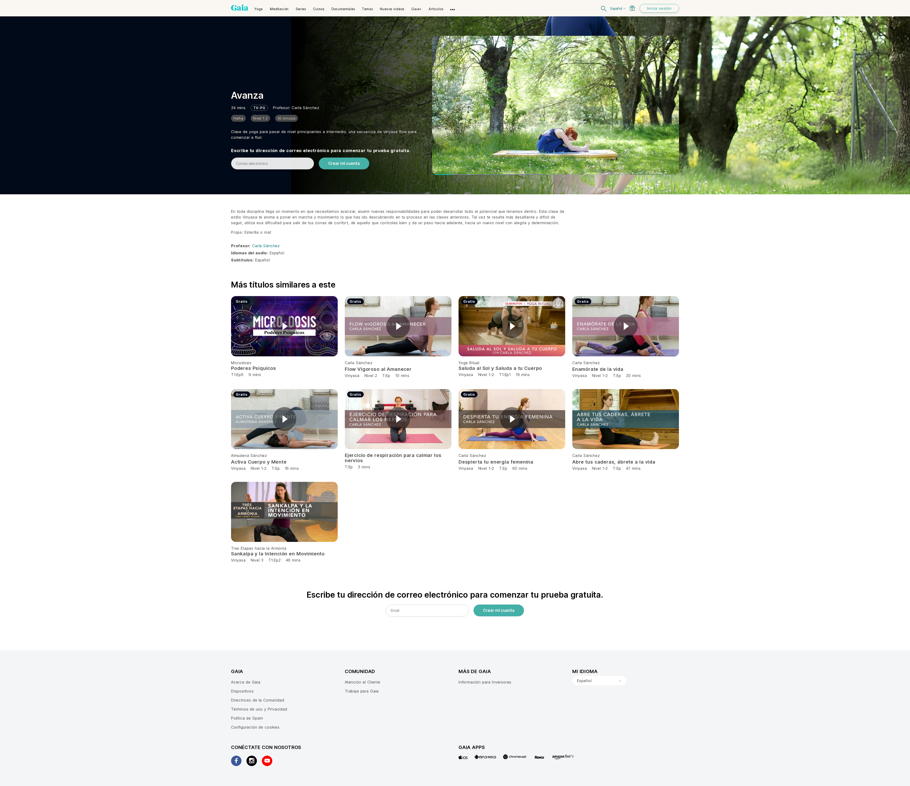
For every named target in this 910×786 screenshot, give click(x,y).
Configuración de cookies (255, 727)
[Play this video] (284, 326)
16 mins (292, 468)
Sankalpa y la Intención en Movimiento (278, 554)
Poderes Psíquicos (253, 368)
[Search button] (604, 8)
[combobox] (599, 680)
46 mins (293, 560)
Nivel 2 (370, 375)
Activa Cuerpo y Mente (259, 462)
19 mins (523, 374)
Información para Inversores (485, 682)
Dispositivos (242, 691)
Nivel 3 (257, 560)
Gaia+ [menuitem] (416, 9)
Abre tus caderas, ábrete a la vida (613, 462)
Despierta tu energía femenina (496, 462)
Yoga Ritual (469, 362)
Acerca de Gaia (245, 682)
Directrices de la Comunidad (257, 700)
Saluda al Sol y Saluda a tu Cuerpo (500, 368)
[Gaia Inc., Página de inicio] (239, 8)
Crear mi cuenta (344, 163)
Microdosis (241, 362)
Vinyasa (353, 375)
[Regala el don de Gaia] (632, 8)
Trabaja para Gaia (362, 691)
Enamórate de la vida (597, 369)
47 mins (633, 468)
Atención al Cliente (362, 682)
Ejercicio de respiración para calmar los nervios (393, 457)
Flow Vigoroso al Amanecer (378, 369)
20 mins (633, 375)
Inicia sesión (659, 8)
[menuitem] (258, 7)
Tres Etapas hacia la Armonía (259, 548)
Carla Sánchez (305, 107)
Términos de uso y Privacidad (259, 709)
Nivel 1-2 (486, 374)
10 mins (402, 375)
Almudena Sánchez (249, 455)
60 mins (520, 468)
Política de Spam (247, 718)
